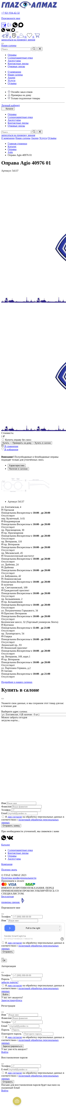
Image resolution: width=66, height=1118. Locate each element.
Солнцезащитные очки (20, 57)
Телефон (6, 810)
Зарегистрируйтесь (11, 1000)
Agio (10, 152)
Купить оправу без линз (18, 439)
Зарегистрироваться (12, 1046)
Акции (11, 77)
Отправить (8, 1082)
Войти (5, 994)
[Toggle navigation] (17, 31)
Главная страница (17, 143)
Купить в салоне (43, 443)
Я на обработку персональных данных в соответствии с (32, 819)
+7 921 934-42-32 (10, 13)
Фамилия (6, 806)
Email (4, 813)
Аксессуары (14, 60)
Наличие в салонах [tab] (18, 469)
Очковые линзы (16, 66)
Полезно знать (9, 869)
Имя (3, 803)
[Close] (2, 698)
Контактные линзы (18, 63)
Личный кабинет (10, 105)
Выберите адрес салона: (14, 711)
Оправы (12, 55)
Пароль (6, 979)
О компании (14, 71)
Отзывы (12, 83)
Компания (6, 864)
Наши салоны (8, 45)
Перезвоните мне (10, 18)
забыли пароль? (9, 982)
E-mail (4, 1069)
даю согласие (15, 816)
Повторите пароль (12, 1033)
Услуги (11, 80)
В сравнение (11, 446)
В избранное (11, 449)
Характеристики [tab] (16, 465)
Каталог (9, 109)
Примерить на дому (22, 443)
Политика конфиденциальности (18, 878)
